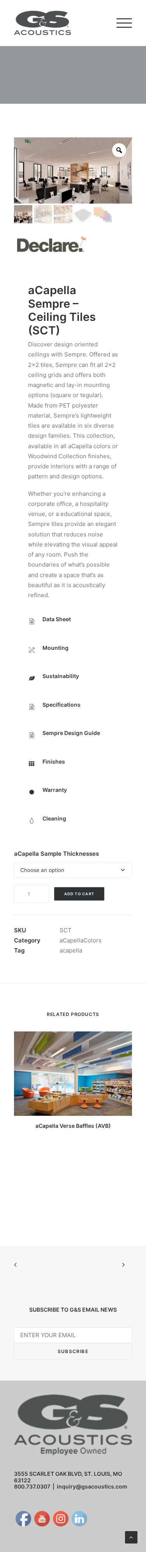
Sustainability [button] (60, 676)
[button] (124, 23)
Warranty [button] (54, 789)
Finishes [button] (53, 761)
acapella (71, 950)
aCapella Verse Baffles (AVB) (73, 1125)
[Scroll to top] (131, 1536)
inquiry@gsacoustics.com (92, 1486)
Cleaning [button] (54, 818)
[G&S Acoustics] (42, 23)
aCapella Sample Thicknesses (56, 853)
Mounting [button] (55, 647)
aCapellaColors (81, 940)
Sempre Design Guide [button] (71, 733)
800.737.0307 (32, 1486)
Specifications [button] (61, 704)
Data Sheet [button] (56, 619)
